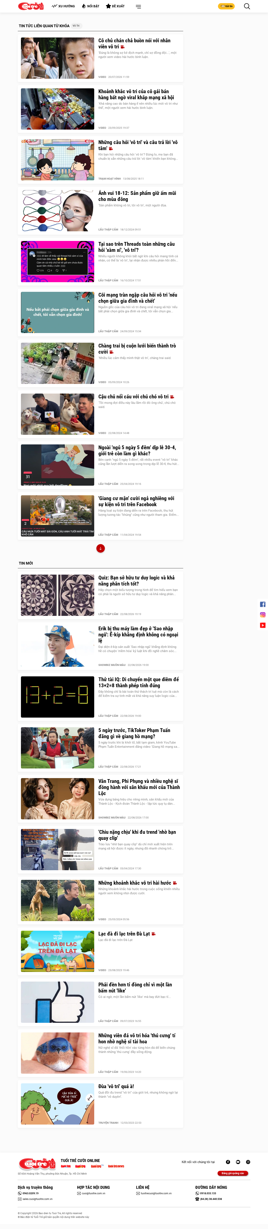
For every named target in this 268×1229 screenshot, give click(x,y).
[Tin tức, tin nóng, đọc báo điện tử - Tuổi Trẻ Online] (67, 1165)
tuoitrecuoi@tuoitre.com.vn (156, 1193)
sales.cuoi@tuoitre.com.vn (38, 1199)
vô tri (76, 25)
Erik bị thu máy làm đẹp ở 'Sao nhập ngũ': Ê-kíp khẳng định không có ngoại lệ (138, 634)
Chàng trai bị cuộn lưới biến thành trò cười (137, 349)
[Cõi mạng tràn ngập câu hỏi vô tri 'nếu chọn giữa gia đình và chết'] (57, 312)
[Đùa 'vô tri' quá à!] (57, 1104)
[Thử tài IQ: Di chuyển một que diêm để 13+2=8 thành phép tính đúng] (57, 697)
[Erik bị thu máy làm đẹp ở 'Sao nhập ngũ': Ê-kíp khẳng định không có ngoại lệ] (57, 646)
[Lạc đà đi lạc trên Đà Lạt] (57, 951)
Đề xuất (118, 6)
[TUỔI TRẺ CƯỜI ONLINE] (37, 1165)
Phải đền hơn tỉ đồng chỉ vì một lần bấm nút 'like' (135, 988)
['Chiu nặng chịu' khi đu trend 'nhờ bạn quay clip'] (57, 849)
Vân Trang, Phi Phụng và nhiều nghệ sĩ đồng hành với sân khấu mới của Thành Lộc (139, 787)
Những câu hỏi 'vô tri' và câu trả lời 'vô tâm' (138, 145)
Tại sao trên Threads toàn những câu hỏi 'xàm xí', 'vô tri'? (136, 247)
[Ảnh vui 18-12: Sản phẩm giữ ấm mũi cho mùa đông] (57, 211)
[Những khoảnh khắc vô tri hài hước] (57, 900)
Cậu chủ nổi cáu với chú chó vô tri (134, 397)
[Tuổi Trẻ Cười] (248, 1162)
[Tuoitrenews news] (116, 1165)
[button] (137, 7)
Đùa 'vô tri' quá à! (116, 1086)
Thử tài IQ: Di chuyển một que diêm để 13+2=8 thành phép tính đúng (138, 682)
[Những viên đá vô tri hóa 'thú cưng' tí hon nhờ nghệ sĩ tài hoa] (57, 1053)
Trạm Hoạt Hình (109, 178)
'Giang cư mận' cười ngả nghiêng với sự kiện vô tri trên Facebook (136, 501)
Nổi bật (93, 6)
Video (102, 77)
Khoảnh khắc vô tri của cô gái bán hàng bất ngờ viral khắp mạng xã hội (136, 94)
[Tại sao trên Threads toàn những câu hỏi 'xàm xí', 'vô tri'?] (57, 261)
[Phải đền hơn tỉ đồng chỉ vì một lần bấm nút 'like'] (57, 1002)
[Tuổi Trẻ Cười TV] (238, 1162)
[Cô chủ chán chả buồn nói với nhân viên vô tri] (57, 58)
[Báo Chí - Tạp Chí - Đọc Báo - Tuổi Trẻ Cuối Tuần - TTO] (82, 1165)
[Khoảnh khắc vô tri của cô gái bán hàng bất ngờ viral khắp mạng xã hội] (57, 109)
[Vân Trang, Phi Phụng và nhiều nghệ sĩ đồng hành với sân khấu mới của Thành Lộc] (57, 799)
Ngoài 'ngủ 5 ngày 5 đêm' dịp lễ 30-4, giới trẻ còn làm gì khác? (137, 450)
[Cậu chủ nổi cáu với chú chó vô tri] (57, 414)
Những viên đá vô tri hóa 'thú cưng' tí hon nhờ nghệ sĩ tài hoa (136, 1038)
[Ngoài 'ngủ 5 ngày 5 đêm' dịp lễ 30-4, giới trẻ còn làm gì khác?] (57, 465)
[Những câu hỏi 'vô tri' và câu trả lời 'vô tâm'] (57, 160)
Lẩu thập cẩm (108, 229)
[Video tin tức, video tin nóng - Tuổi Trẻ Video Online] (99, 1165)
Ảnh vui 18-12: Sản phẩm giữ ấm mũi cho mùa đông (137, 196)
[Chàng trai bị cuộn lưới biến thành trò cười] (57, 363)
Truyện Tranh (108, 1122)
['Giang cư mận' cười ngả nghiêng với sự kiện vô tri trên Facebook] (57, 516)
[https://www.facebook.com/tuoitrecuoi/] (228, 1162)
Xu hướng (66, 6)
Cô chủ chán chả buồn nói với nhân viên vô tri (134, 43)
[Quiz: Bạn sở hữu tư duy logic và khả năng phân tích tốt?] (57, 595)
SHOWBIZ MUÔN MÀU (112, 665)
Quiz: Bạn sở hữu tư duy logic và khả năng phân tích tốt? (136, 581)
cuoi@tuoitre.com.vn (93, 1193)
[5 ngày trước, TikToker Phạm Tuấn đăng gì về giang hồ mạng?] (57, 748)
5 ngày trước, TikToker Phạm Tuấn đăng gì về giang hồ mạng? (134, 733)
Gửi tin (229, 6)
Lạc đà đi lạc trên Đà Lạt (124, 934)
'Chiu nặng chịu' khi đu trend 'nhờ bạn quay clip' (137, 835)
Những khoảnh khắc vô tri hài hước (135, 883)
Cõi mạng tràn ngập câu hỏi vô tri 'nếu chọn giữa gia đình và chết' (137, 298)
